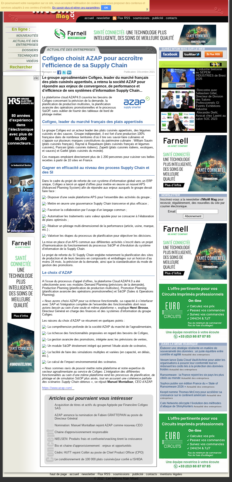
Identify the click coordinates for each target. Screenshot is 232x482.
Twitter (192, 54)
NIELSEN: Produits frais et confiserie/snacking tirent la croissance (98, 439)
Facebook (170, 54)
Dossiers (30, 50)
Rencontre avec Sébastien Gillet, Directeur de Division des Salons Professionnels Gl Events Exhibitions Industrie (209, 99)
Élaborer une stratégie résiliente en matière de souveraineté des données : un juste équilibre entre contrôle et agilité (191, 351)
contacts (171, 18)
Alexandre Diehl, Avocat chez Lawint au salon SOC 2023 (211, 115)
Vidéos (32, 61)
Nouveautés (27, 35)
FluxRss (214, 54)
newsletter (103, 18)
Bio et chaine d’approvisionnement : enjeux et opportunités (93, 445)
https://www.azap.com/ (57, 388)
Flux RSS (123, 18)
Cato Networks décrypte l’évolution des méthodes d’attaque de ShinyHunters (190, 405)
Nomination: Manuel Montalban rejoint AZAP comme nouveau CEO (99, 425)
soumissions (141, 18)
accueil (89, 18)
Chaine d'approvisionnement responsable (81, 432)
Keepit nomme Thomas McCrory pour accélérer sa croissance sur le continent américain (191, 393)
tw (64, 72)
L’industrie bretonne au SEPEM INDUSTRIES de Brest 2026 (211, 73)
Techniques (27, 55)
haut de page (58, 474)
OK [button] (106, 7)
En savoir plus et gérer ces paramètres (76, 7)
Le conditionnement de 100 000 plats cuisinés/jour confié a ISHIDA (99, 459)
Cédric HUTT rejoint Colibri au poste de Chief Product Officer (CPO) (99, 452)
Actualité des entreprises (25, 42)
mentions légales (171, 474)
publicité (157, 18)
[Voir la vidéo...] (178, 87)
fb (59, 72)
